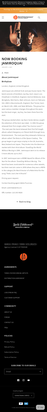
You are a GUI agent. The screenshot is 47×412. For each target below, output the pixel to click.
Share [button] (6, 73)
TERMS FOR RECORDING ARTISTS (16, 273)
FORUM (7, 317)
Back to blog (25, 201)
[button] (2, 17)
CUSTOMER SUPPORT (12, 298)
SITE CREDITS (31, 244)
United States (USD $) (22, 395)
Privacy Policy (9, 342)
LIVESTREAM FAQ (10, 292)
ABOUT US (8, 312)
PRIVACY (15, 244)
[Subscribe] (40, 371)
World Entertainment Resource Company (25, 407)
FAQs (6, 327)
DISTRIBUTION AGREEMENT (14, 278)
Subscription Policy (11, 352)
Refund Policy (9, 347)
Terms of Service (10, 357)
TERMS (22, 244)
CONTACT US (9, 322)
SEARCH (7, 244)
